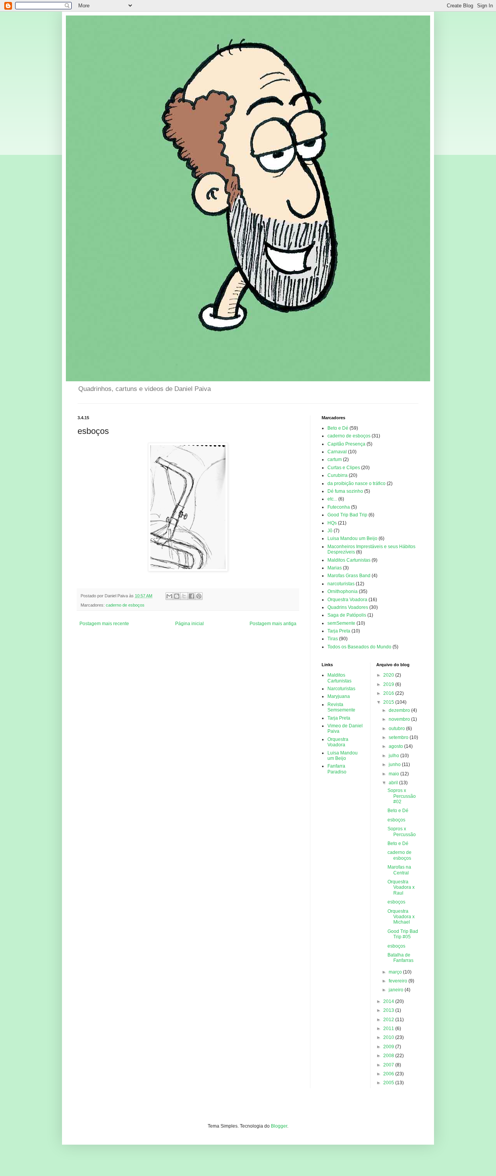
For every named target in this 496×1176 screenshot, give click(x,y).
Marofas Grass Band (348, 575)
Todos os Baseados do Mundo (359, 647)
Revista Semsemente (341, 707)
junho (395, 764)
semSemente (341, 623)
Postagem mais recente (104, 623)
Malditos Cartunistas (348, 560)
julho (394, 755)
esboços (396, 820)
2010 (389, 1037)
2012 (389, 1019)
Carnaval (337, 451)
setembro (399, 737)
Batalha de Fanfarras (400, 957)
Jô (329, 530)
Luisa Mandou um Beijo (352, 538)
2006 (389, 1074)
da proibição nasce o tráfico (356, 483)
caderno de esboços (125, 605)
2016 (389, 693)
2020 (389, 675)
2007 (389, 1065)
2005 (389, 1082)
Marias (334, 568)
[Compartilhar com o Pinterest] (199, 596)
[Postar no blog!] (177, 596)
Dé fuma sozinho (345, 491)
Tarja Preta (338, 631)
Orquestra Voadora (347, 599)
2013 (389, 1010)
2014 (389, 1001)
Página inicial (189, 623)
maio (394, 774)
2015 (389, 702)
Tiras (332, 638)
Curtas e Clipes (343, 467)
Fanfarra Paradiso (336, 768)
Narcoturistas (341, 688)
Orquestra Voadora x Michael (401, 917)
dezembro (400, 710)
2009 (389, 1046)
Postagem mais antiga (273, 623)
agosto (396, 746)
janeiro (397, 990)
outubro (397, 728)
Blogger (279, 1126)
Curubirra (337, 475)
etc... (332, 499)
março (396, 972)
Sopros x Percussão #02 (402, 796)
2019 (389, 684)
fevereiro (398, 981)
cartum (334, 459)
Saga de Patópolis (346, 615)
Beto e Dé (337, 428)
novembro (400, 719)
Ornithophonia (342, 591)
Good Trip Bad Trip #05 (403, 934)
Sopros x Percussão (402, 831)
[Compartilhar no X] (184, 596)
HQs (332, 523)
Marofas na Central (399, 869)
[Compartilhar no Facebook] (191, 596)
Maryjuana (338, 696)
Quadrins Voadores (347, 607)
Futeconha (338, 507)
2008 (389, 1055)
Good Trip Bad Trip (347, 515)
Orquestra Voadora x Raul (401, 887)
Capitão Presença (346, 444)
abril (394, 782)
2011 (389, 1028)
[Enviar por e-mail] (169, 596)
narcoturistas (341, 583)
